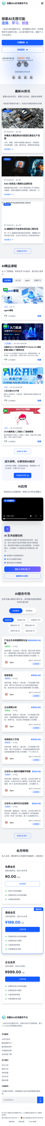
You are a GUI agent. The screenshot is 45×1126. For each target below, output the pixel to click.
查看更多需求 (22, 836)
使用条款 (12, 1121)
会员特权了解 (7, 1054)
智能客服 (8, 675)
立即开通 (22, 929)
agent (27, 280)
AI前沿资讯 (6, 1039)
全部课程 (7, 280)
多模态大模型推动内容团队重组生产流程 (22, 137)
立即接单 (36, 664)
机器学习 (37, 280)
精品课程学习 (7, 1043)
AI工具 (18, 280)
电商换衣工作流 (11, 739)
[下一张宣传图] (19, 65)
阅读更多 (7, 149)
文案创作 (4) (35, 620)
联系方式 (5, 1069)
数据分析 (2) (15, 625)
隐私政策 (5, 1080)
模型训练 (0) (30, 625)
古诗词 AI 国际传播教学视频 (17, 771)
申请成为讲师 (21, 475)
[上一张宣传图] (26, 65)
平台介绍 (5, 1065)
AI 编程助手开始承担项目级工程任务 (21, 229)
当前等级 (22, 884)
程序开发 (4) (15, 631)
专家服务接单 (7, 1050)
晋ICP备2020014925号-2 (10, 1118)
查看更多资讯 (22, 251)
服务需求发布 (7, 1047)
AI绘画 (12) (21, 620)
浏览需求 (15, 611)
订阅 (40, 1100)
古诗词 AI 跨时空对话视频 (16, 803)
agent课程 (8, 310)
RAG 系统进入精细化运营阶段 (18, 184)
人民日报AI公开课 (11, 391)
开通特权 (21, 42)
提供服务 (29, 611)
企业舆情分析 (10, 707)
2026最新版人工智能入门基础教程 (18, 432)
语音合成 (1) (30, 631)
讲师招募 (5, 1073)
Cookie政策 (32, 1121)
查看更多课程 (22, 451)
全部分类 (8, 620)
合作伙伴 (5, 1076)
